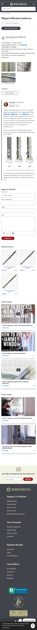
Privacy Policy (11, 507)
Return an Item (12, 533)
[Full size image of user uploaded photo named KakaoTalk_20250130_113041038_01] (8, 77)
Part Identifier (11, 568)
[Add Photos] (13, 233)
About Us (10, 575)
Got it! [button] (33, 625)
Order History (11, 530)
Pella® (9, 552)
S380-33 (14, 114)
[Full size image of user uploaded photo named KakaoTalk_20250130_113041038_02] (8, 67)
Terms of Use (11, 511)
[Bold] (3, 233)
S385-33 (25, 114)
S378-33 (7, 114)
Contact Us (11, 572)
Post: (2, 215)
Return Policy (11, 504)
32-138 (24, 45)
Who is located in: (7, 199)
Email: (3, 207)
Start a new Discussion (11, 28)
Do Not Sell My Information (16, 514)
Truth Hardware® (12, 556)
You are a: (4, 192)
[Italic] (7, 233)
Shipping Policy (12, 501)
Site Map (10, 578)
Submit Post (8, 238)
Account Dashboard (13, 527)
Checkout (10, 536)
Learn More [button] (5, 627)
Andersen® (10, 549)
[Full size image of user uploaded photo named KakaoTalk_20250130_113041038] (24, 67)
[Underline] (10, 233)
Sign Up (28, 479)
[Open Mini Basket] (34, 4)
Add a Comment (10, 93)
